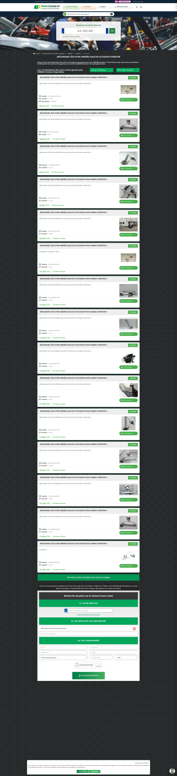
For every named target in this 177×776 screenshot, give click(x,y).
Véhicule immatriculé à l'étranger (88, 615)
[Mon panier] (141, 7)
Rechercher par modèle (71, 37)
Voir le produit (127, 100)
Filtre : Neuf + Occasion (128, 70)
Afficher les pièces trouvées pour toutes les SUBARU (88, 577)
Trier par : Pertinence (101, 70)
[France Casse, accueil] (47, 7)
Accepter (82, 771)
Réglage (94, 771)
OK (112, 31)
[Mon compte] (137, 7)
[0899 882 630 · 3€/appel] (123, 2)
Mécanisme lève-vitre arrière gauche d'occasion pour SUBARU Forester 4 (73, 77)
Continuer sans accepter (142, 763)
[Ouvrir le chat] (172, 772)
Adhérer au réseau (138, 1)
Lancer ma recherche (89, 675)
